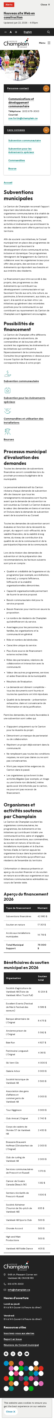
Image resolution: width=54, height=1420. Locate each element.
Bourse (12, 168)
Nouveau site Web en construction (19, 15)
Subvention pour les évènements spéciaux (24, 400)
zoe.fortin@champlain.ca (22, 118)
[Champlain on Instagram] (13, 1353)
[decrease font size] (5, 32)
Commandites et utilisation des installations (23, 420)
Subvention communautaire (24, 140)
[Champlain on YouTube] (26, 1353)
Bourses (9, 439)
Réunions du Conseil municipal (21, 1345)
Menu (42, 42)
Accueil (8, 182)
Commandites (16, 160)
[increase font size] (16, 32)
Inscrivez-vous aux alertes (19, 1333)
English (28, 31)
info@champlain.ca (19, 1289)
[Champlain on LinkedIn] (20, 1353)
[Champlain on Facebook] (6, 1353)
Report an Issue (13, 1339)
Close (9, 1411)
